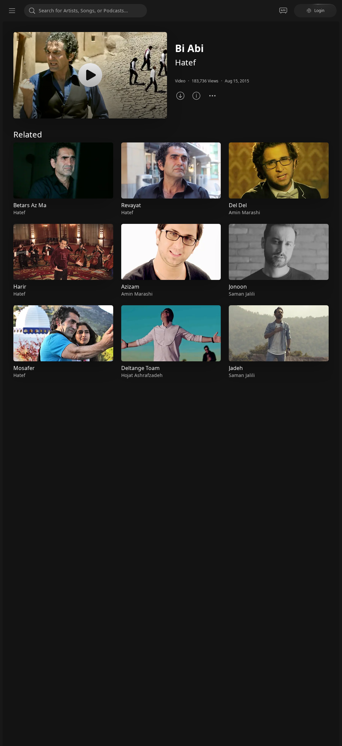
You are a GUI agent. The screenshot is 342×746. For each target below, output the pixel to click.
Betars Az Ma (29, 205)
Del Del (238, 205)
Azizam (130, 286)
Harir (19, 286)
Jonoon (238, 286)
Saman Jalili (242, 294)
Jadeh (236, 368)
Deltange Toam (140, 368)
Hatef (185, 62)
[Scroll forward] (334, 259)
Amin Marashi (137, 294)
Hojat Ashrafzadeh (142, 375)
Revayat (131, 205)
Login (319, 10)
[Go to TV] (283, 10)
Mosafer (24, 368)
